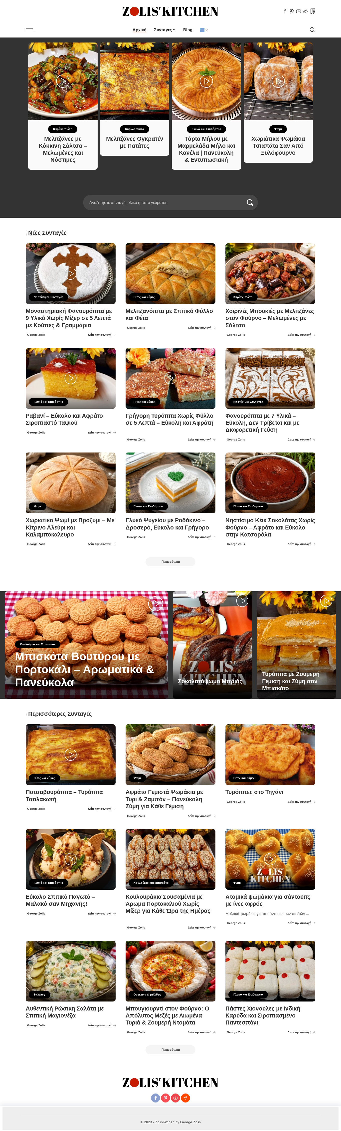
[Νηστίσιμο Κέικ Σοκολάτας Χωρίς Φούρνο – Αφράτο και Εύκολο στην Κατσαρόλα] (270, 482)
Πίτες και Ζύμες (144, 297)
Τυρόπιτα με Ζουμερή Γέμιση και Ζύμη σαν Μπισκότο (291, 681)
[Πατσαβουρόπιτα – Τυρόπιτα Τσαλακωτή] (71, 754)
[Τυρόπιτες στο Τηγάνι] (270, 754)
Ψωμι (278, 129)
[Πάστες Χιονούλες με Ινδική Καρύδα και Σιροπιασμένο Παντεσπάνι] (270, 971)
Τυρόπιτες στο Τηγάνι (254, 792)
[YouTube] (298, 11)
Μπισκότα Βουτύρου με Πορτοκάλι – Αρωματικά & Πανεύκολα (84, 669)
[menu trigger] (33, 30)
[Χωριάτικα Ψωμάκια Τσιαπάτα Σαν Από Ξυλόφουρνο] (278, 81)
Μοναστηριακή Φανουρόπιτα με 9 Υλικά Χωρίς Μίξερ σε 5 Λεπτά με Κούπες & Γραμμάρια (69, 318)
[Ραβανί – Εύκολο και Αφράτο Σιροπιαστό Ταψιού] (71, 378)
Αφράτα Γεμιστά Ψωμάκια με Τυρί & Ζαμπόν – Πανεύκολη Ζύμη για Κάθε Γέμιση (164, 799)
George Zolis (36, 334)
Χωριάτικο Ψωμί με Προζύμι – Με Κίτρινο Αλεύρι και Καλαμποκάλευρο (70, 527)
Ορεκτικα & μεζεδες (147, 994)
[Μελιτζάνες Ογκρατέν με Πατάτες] (135, 81)
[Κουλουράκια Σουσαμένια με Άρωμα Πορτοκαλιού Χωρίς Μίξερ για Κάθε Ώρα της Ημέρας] (170, 859)
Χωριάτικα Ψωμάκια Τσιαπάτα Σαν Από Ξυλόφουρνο (278, 146)
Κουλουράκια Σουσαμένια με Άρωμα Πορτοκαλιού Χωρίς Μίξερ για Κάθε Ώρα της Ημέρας (168, 904)
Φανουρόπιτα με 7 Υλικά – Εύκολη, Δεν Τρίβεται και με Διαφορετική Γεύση (262, 423)
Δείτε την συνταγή (100, 334)
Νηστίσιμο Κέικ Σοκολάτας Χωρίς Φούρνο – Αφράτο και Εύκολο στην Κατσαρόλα (270, 527)
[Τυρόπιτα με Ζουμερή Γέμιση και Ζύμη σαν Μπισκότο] (296, 645)
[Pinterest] (291, 11)
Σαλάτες (39, 994)
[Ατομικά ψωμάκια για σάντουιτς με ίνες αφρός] (270, 859)
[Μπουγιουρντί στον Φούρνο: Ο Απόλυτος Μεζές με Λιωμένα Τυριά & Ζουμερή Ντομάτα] (170, 971)
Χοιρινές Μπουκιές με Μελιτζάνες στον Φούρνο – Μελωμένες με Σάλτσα (269, 318)
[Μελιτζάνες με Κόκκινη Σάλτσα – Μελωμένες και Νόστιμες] (63, 81)
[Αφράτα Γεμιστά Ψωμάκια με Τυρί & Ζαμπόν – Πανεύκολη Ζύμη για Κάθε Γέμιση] (170, 754)
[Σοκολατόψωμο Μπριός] (212, 645)
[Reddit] (305, 11)
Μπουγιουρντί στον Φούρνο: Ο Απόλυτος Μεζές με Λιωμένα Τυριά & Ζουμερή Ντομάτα (167, 1016)
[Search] (312, 30)
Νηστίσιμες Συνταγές (48, 297)
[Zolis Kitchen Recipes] (170, 11)
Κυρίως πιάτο (62, 129)
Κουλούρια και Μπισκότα (37, 644)
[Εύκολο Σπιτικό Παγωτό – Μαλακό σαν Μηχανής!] (71, 859)
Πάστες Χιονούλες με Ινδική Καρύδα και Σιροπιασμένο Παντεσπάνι (262, 1016)
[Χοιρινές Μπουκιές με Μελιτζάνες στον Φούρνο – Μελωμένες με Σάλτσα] (270, 273)
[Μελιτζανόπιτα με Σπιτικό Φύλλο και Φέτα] (170, 273)
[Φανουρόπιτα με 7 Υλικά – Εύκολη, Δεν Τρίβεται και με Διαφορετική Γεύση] (270, 378)
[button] (167, 192)
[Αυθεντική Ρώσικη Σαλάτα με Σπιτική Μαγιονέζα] (71, 971)
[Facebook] (285, 11)
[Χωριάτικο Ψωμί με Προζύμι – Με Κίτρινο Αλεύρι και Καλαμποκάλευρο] (71, 482)
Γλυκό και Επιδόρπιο (206, 129)
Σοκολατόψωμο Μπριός (210, 681)
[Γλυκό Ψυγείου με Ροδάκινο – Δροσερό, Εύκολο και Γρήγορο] (170, 482)
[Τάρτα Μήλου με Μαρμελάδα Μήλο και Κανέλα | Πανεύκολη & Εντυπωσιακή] (206, 81)
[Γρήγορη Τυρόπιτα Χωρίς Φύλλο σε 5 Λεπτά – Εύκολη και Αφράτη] (170, 378)
